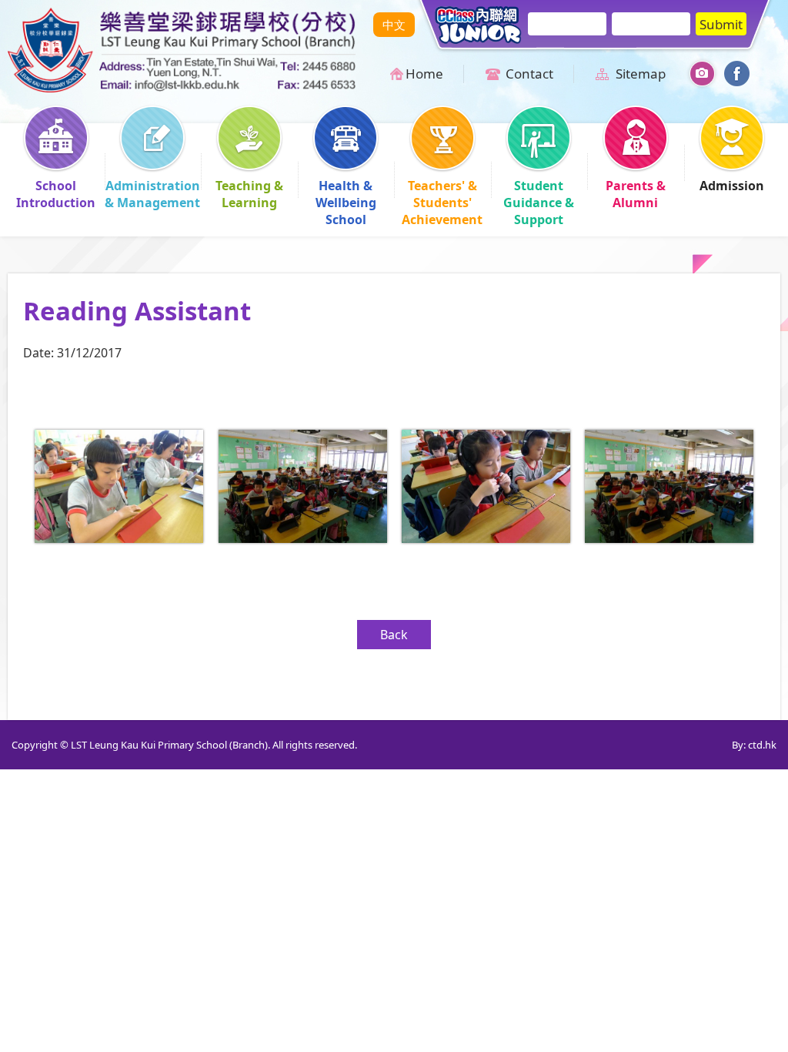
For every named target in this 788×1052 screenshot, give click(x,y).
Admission (732, 185)
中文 (394, 24)
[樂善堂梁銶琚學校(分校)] (182, 87)
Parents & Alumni (636, 194)
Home (424, 73)
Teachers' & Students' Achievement (442, 202)
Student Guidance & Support (538, 202)
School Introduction (55, 194)
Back (394, 634)
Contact (529, 73)
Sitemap (641, 73)
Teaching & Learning (249, 194)
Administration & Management (152, 194)
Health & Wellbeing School (346, 202)
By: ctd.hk (754, 745)
